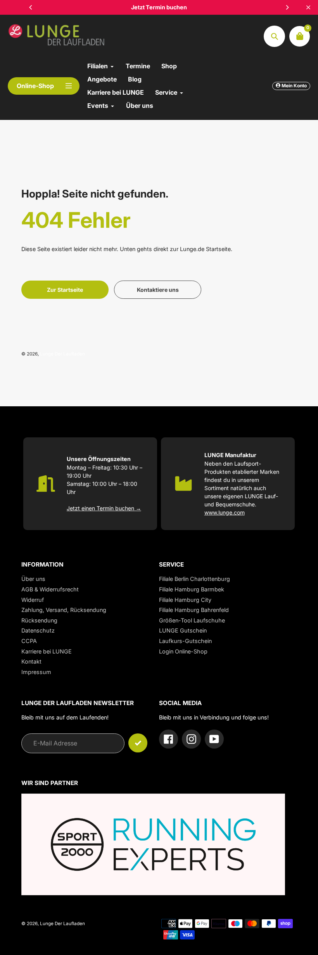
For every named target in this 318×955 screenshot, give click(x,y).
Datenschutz (38, 630)
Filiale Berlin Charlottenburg (194, 578)
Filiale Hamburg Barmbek (191, 589)
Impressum (36, 672)
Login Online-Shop (183, 651)
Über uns (33, 578)
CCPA (29, 641)
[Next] (287, 7)
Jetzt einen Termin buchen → (104, 508)
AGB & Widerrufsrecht (50, 589)
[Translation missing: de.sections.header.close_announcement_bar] (308, 7)
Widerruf (32, 599)
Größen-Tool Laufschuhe (192, 620)
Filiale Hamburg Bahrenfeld (194, 610)
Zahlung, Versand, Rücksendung (63, 610)
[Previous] (31, 7)
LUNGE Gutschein (183, 630)
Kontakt (31, 661)
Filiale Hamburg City (185, 599)
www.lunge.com (224, 512)
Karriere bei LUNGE (46, 651)
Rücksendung (39, 620)
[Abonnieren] (137, 742)
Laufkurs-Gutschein (185, 641)
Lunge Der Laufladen (62, 354)
